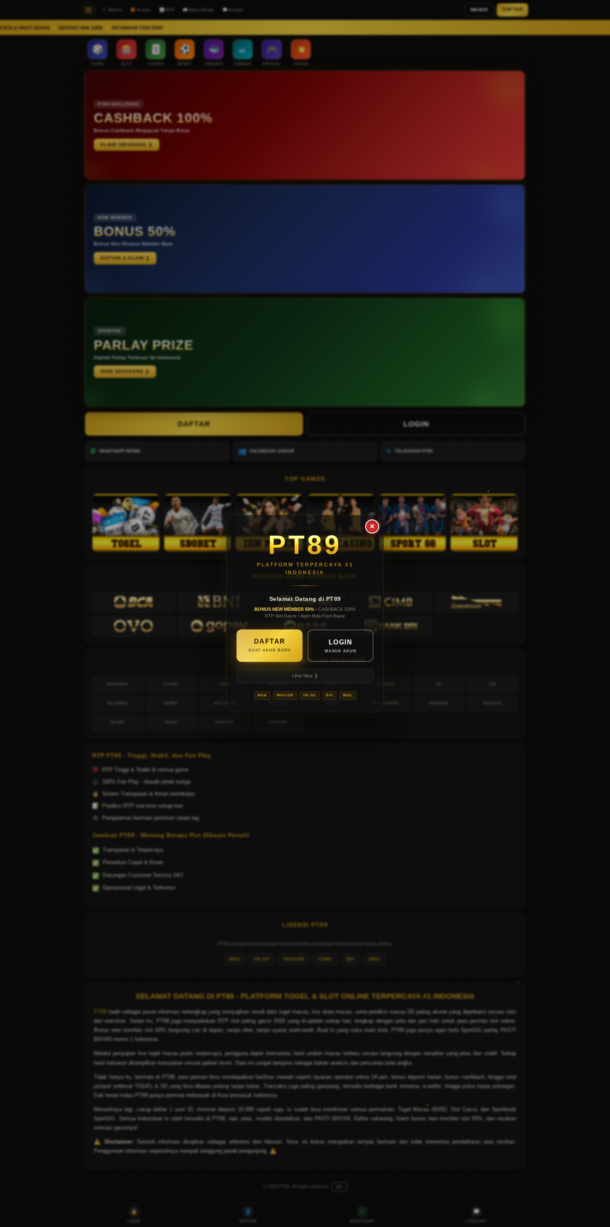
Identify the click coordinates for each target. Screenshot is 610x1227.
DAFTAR (270, 645)
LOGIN (340, 646)
